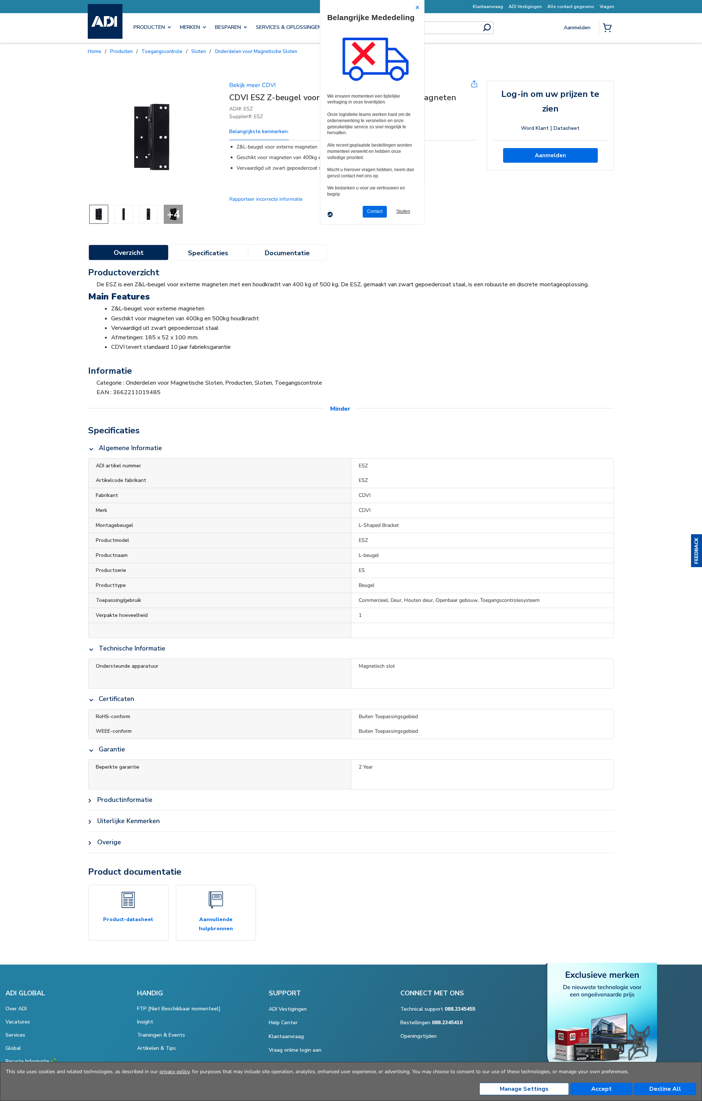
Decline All (665, 1089)
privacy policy (174, 1071)
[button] (696, 550)
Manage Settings (524, 1089)
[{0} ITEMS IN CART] (609, 28)
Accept (601, 1089)
